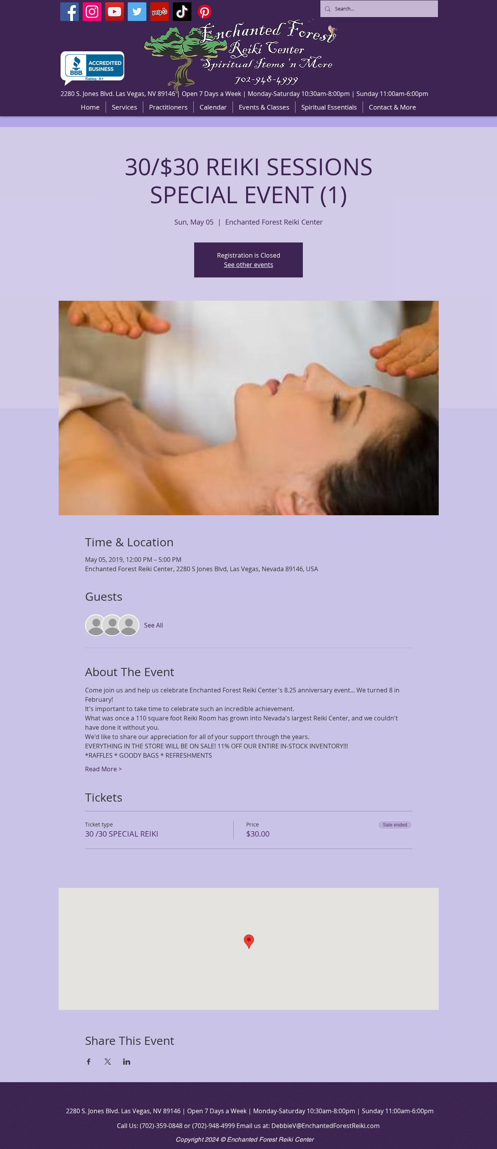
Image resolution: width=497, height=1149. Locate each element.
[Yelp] (159, 11)
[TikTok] (182, 11)
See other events (248, 264)
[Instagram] (92, 11)
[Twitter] (137, 11)
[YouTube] (114, 11)
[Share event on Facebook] (88, 1061)
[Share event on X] (107, 1061)
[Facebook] (69, 11)
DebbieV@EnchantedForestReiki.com (325, 1125)
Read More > (103, 769)
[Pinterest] (204, 11)
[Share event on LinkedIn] (126, 1061)
